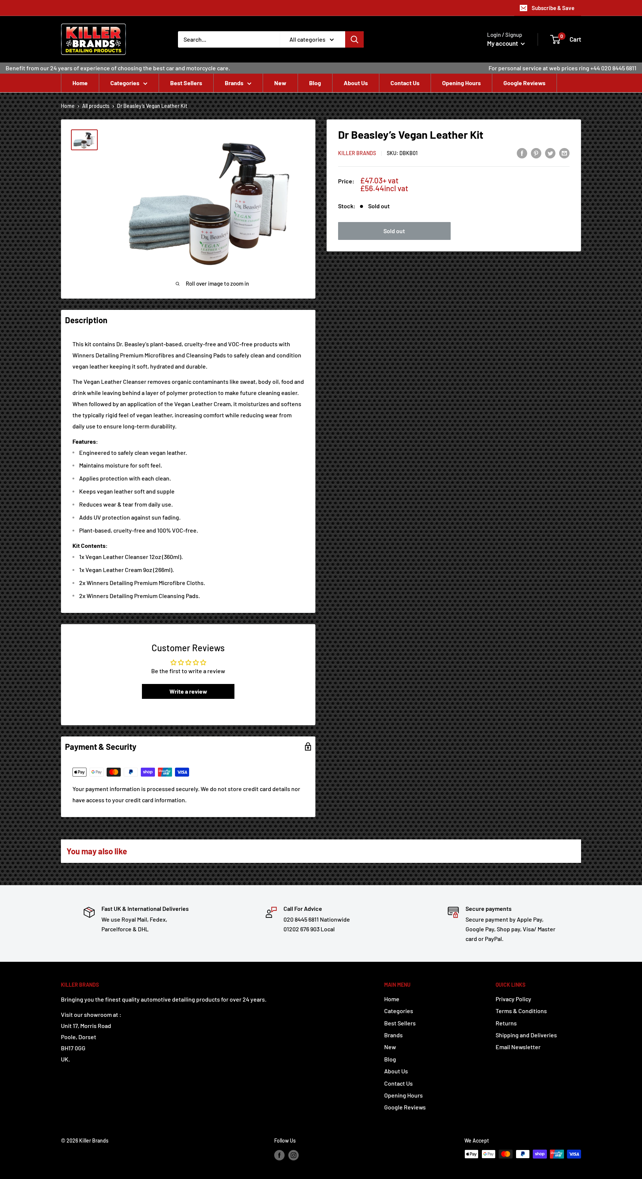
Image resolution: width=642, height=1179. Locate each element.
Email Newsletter (518, 1046)
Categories (124, 82)
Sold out (394, 230)
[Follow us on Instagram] (293, 1155)
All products (96, 106)
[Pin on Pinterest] (536, 152)
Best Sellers (186, 82)
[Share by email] (564, 152)
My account (503, 43)
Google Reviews (524, 82)
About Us (356, 82)
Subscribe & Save (553, 7)
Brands (234, 82)
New (280, 82)
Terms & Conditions (521, 1010)
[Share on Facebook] (522, 152)
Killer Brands (357, 153)
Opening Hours (461, 82)
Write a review (188, 691)
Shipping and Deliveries (526, 1034)
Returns (506, 1023)
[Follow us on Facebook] (279, 1155)
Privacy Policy (513, 998)
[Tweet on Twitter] (550, 152)
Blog (315, 82)
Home (80, 82)
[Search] (354, 39)
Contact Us (404, 82)
